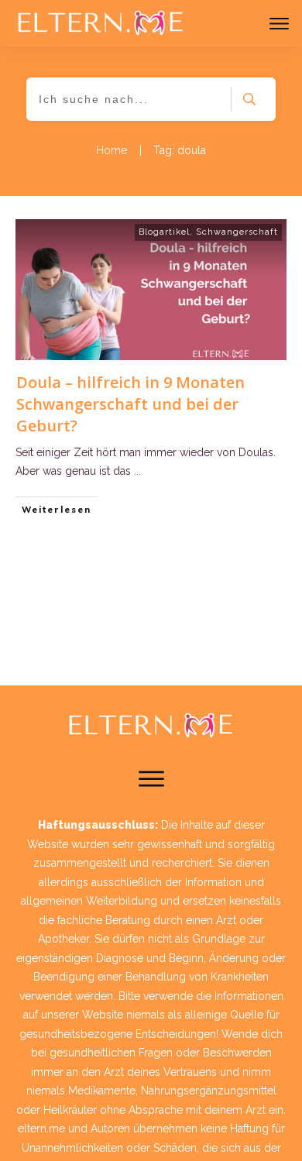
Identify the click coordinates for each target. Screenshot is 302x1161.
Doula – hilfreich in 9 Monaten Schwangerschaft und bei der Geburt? (130, 404)
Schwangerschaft (237, 232)
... (137, 471)
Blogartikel (164, 232)
